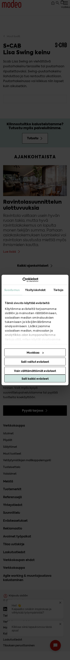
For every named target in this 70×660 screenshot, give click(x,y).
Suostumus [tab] (12, 290)
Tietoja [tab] (58, 290)
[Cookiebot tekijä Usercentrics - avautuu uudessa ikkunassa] (21, 279)
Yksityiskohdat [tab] (35, 290)
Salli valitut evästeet (35, 362)
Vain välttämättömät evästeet (35, 371)
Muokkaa (33, 353)
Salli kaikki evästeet (35, 379)
